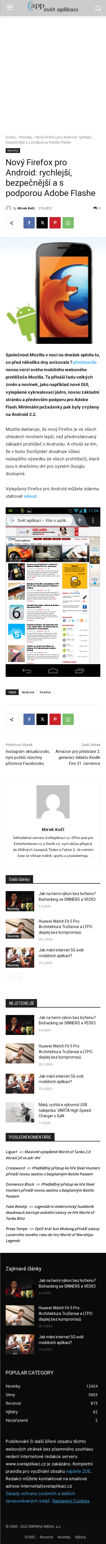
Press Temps (16, 1228)
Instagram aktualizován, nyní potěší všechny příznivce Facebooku (28, 757)
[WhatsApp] (68, 222)
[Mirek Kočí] (9, 208)
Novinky (25, 137)
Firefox (45, 692)
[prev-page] (9, 977)
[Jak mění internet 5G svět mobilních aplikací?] (20, 957)
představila (85, 362)
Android (28, 692)
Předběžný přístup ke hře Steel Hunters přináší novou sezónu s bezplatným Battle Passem (50, 1190)
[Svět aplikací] (53, 7)
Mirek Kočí (26, 208)
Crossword (15, 1168)
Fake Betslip (16, 1206)
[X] (42, 222)
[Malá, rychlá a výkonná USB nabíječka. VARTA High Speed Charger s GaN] (20, 1112)
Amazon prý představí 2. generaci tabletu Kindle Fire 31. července (77, 757)
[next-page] (18, 977)
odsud (30, 496)
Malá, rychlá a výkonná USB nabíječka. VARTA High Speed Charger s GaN (65, 1110)
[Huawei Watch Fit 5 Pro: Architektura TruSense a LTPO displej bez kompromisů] (20, 929)
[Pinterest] (55, 222)
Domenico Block (20, 1184)
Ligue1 (11, 1151)
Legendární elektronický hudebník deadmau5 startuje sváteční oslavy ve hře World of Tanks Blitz (50, 1212)
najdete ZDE (78, 1471)
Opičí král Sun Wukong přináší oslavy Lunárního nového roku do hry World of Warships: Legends (52, 1234)
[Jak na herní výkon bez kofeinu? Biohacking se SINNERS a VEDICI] (20, 901)
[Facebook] (29, 222)
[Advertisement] (53, 72)
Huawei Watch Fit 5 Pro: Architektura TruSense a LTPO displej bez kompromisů (65, 927)
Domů (11, 137)
